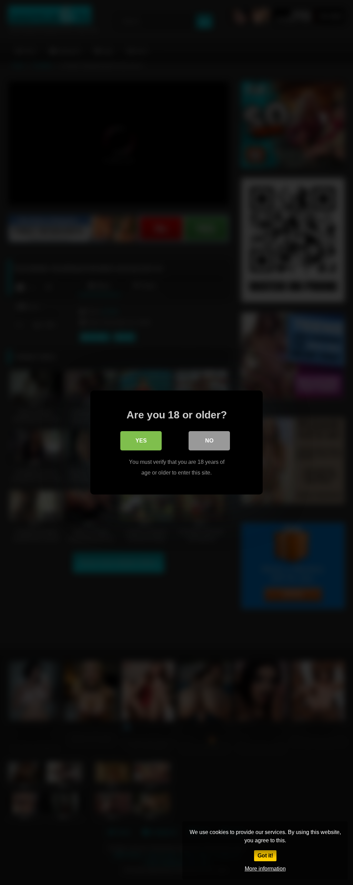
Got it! (265, 855)
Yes (141, 441)
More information (265, 869)
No (209, 441)
